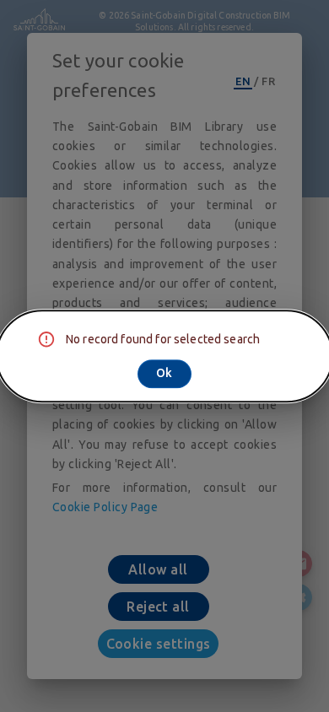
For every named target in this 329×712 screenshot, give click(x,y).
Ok (164, 373)
